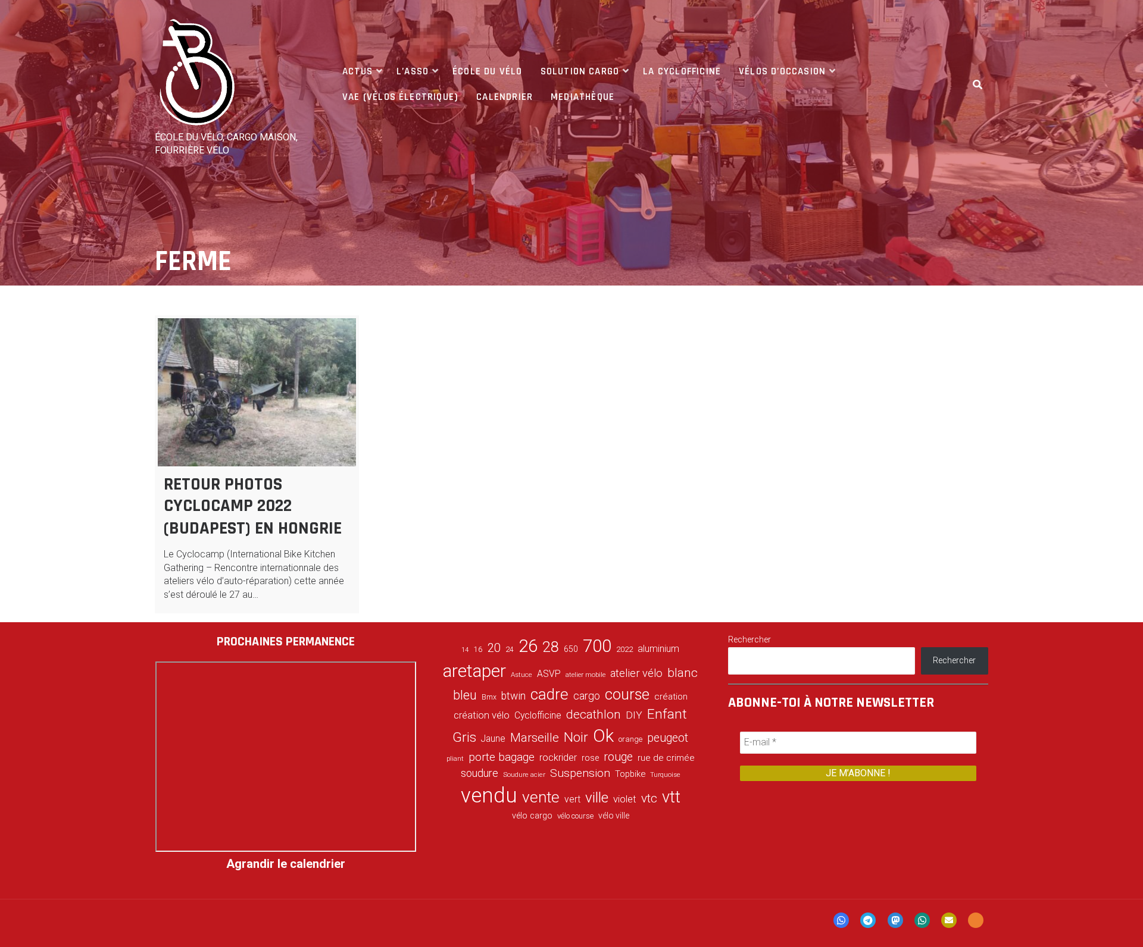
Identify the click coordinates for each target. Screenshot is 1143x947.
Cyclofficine (537, 715)
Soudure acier (524, 774)
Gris (464, 737)
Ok (603, 736)
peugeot (667, 738)
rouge (618, 757)
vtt (671, 797)
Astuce (521, 674)
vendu (489, 795)
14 (465, 650)
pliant (455, 759)
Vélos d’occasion (782, 71)
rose (590, 758)
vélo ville (613, 815)
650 (571, 649)
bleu (465, 695)
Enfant (667, 714)
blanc (682, 673)
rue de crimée (666, 757)
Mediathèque (582, 97)
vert (572, 799)
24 (509, 649)
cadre (549, 694)
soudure (479, 773)
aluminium (658, 648)
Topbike (630, 774)
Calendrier (504, 97)
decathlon (593, 714)
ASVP (549, 673)
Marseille (534, 737)
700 (597, 646)
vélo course (575, 815)
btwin (513, 696)
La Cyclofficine (682, 71)
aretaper (474, 670)
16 (478, 649)
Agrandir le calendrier (285, 864)
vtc (649, 798)
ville (596, 797)
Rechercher (749, 639)
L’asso (412, 71)
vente (541, 797)
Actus (357, 71)
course (627, 694)
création (671, 696)
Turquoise (665, 774)
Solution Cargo (580, 71)
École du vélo (487, 71)
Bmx (489, 697)
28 (550, 647)
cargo (586, 696)
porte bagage (502, 757)
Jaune (493, 738)
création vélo (482, 715)
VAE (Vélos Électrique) (400, 97)
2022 (624, 649)
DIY (634, 715)
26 (528, 646)
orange (630, 739)
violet (624, 799)
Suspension (580, 773)
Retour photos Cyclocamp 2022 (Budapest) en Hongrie (253, 506)
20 (494, 648)
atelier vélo (636, 673)
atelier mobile (585, 675)
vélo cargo (532, 816)
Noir (576, 737)
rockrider (558, 757)
